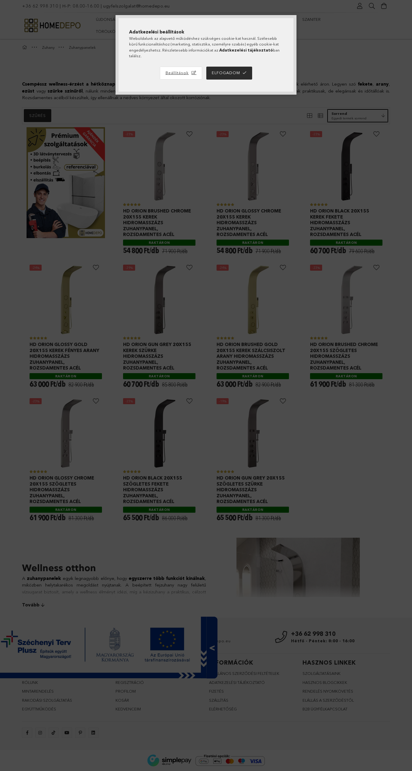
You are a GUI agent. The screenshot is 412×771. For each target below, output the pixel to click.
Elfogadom (226, 72)
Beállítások (177, 72)
